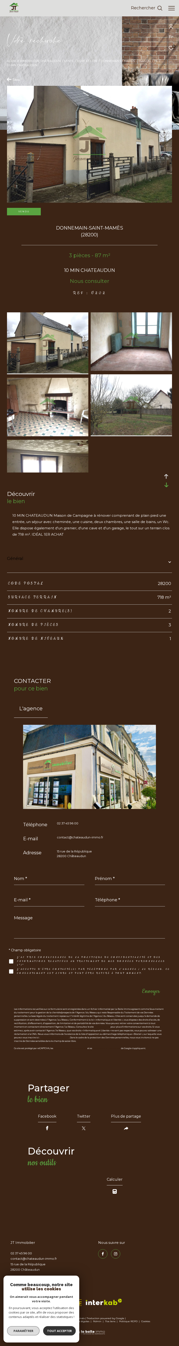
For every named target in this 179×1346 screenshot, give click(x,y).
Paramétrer (23, 1331)
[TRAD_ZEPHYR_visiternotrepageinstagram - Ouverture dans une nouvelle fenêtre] (115, 1254)
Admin (97, 1321)
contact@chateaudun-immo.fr (80, 837)
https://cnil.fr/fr (102, 1026)
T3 (155, 61)
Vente (69, 61)
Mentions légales (79, 1321)
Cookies (145, 1321)
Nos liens (110, 1321)
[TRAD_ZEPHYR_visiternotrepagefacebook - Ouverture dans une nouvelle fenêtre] (102, 1254)
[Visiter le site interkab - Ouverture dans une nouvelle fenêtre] (104, 1302)
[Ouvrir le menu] (171, 8)
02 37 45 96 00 (67, 823)
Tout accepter (59, 1331)
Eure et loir (87, 61)
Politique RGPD (128, 1321)
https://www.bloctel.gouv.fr (54, 1037)
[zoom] (47, 372)
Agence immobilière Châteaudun (34, 61)
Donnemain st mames (118, 61)
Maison (145, 61)
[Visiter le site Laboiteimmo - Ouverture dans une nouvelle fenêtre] (90, 1329)
